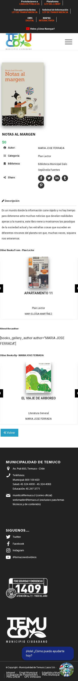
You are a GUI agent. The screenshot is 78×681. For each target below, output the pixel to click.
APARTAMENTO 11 (38, 293)
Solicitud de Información (55, 11)
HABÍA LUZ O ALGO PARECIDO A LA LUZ (38, 398)
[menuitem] (29, 2)
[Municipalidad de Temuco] (32, 41)
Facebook (18, 543)
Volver (10, 432)
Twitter (17, 536)
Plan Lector (44, 156)
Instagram (18, 550)
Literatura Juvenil (49, 413)
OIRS (30, 19)
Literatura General (28, 413)
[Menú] (66, 41)
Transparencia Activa (24, 11)
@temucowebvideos (24, 557)
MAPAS (46, 19)
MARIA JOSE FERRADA (51, 148)
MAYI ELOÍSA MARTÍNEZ (38, 313)
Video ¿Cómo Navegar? (42, 29)
